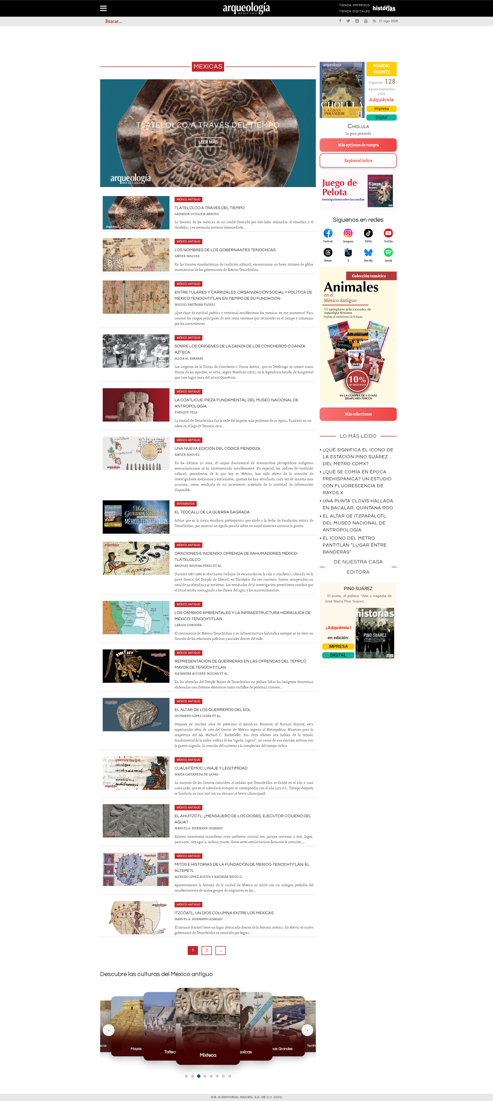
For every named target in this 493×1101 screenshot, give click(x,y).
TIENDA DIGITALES (354, 12)
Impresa (381, 108)
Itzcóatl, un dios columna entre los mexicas (224, 913)
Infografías (186, 503)
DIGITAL (338, 655)
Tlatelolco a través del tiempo (210, 208)
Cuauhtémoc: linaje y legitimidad (211, 768)
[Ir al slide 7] (223, 1076)
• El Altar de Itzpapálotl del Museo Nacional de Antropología (353, 523)
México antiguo (188, 199)
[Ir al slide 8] (229, 1076)
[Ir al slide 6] (217, 1076)
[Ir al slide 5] (211, 1076)
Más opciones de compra (358, 145)
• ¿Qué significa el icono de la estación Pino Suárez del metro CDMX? (356, 456)
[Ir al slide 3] (198, 1076)
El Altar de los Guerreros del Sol (213, 710)
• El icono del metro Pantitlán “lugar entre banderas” (353, 545)
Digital (381, 117)
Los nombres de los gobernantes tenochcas (225, 250)
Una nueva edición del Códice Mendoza (217, 448)
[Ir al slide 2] (192, 1076)
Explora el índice (358, 160)
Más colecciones (358, 414)
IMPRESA (338, 646)
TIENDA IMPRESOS (354, 6)
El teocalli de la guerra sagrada (212, 512)
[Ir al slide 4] (204, 1076)
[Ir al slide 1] (186, 1076)
